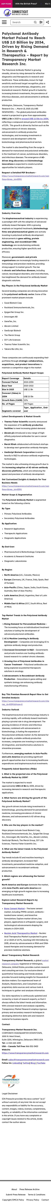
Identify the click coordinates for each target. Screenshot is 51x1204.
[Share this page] (47, 22)
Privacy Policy (32, 1200)
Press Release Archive (29, 1189)
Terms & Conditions (36, 1194)
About (14, 1189)
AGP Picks (6, 4)
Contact (45, 1200)
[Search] (35, 22)
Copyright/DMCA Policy (13, 1200)
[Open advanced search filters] (41, 22)
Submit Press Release (16, 1194)
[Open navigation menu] (4, 22)
